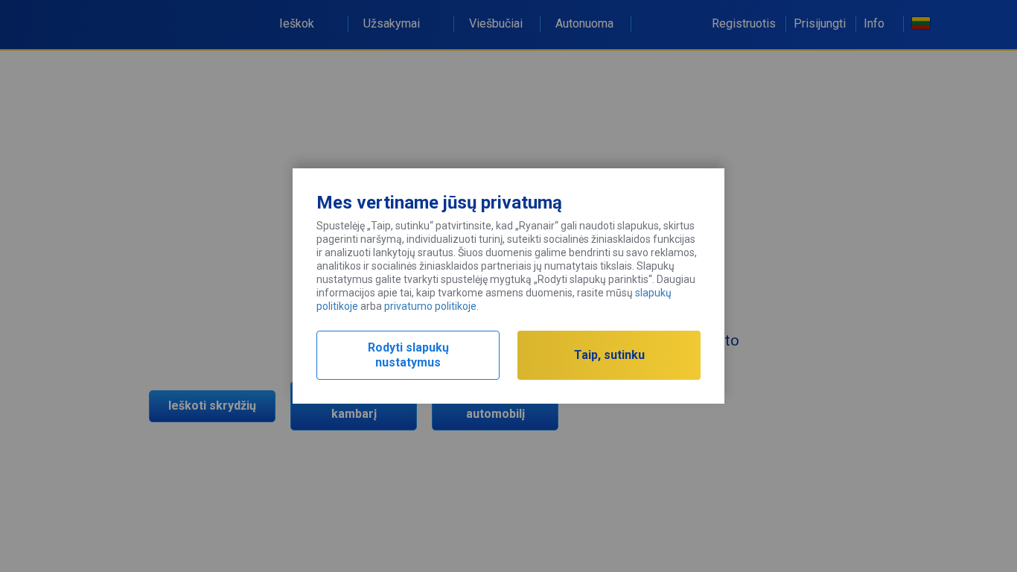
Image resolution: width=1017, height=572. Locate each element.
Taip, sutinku (609, 355)
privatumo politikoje (430, 306)
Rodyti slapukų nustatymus (408, 354)
